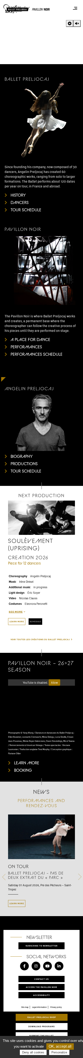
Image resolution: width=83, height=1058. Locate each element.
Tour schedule (26, 209)
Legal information (39, 1007)
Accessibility (41, 995)
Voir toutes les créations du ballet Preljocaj (40, 639)
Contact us (41, 979)
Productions (24, 463)
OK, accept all (60, 1046)
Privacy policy (56, 1007)
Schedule (35, 621)
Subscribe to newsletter (42, 945)
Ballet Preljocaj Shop (41, 1017)
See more (16, 611)
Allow (54, 682)
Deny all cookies (33, 1052)
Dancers (20, 202)
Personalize (59, 1052)
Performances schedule (36, 354)
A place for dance (30, 339)
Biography (22, 456)
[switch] (69, 23)
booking (23, 770)
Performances (26, 346)
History (18, 195)
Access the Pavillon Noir (41, 987)
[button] (5, 887)
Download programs (41, 1026)
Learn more (16, 621)
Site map (25, 1007)
